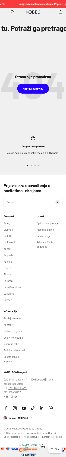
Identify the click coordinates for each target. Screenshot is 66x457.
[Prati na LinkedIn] (41, 408)
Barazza (8, 280)
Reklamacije (44, 236)
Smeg (7, 223)
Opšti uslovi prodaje (48, 223)
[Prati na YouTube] (23, 408)
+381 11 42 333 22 (17, 388)
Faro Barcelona (12, 287)
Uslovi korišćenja (13, 337)
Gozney (8, 299)
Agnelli (7, 248)
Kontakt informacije (52, 436)
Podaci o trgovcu (13, 331)
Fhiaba (7, 274)
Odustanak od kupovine (11, 359)
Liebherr (8, 229)
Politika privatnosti (14, 350)
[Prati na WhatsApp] (50, 408)
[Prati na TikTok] (32, 408)
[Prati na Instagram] (14, 408)
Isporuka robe (11, 344)
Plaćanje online (45, 229)
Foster (7, 268)
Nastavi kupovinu (33, 88)
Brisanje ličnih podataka (45, 244)
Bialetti (8, 236)
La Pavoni (9, 242)
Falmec (8, 261)
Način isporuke (31, 436)
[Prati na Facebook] (6, 408)
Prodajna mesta (12, 318)
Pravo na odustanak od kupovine (42, 433)
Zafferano (9, 293)
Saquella (8, 255)
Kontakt (8, 324)
